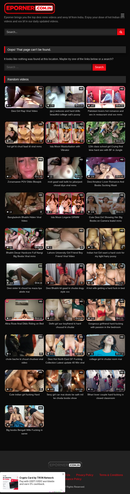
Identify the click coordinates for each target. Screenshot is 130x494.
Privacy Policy (84, 475)
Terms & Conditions (111, 475)
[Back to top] (119, 484)
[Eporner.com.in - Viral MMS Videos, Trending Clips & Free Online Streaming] (65, 9)
